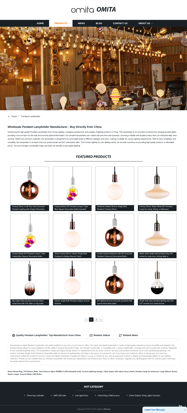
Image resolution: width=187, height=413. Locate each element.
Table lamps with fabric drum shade (119, 371)
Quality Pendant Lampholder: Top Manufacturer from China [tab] (48, 335)
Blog (99, 23)
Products (61, 23)
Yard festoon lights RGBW (50, 371)
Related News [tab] (130, 335)
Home (40, 23)
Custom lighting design (92, 371)
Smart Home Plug (15, 371)
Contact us (120, 23)
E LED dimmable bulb (71, 371)
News (81, 23)
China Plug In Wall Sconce (109, 395)
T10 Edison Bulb (31, 371)
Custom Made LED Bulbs (31, 374)
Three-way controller (35, 395)
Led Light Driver (81, 395)
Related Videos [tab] (102, 335)
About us (144, 23)
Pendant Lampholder (30, 116)
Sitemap (107, 409)
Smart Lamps (13, 374)
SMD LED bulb (59, 395)
